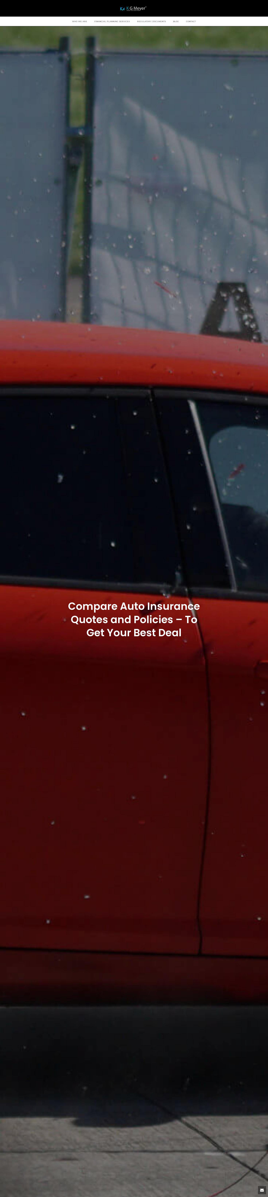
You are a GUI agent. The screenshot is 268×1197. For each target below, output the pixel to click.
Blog (176, 21)
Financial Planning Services (112, 21)
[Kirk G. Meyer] (134, 8)
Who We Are (79, 21)
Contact (191, 21)
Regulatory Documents (151, 21)
